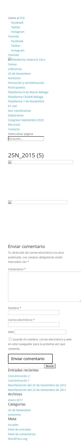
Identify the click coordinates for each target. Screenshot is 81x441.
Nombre (14, 308)
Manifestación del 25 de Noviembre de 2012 (37, 385)
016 (22, 18)
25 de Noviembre (19, 73)
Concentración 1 (18, 380)
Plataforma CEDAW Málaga (25, 97)
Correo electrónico (21, 320)
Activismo (14, 78)
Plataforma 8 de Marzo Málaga (28, 92)
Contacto (14, 129)
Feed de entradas (19, 429)
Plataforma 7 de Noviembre (26, 101)
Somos (12, 64)
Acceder (13, 425)
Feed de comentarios (22, 434)
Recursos (14, 124)
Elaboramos (16, 115)
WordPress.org (17, 439)
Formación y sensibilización (26, 83)
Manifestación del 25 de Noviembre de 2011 (37, 390)
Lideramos (15, 69)
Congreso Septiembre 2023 (26, 120)
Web (11, 332)
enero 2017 (15, 400)
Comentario (17, 269)
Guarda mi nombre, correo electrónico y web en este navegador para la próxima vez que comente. (40, 344)
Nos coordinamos (19, 110)
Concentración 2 (18, 376)
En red (12, 106)
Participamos (16, 87)
